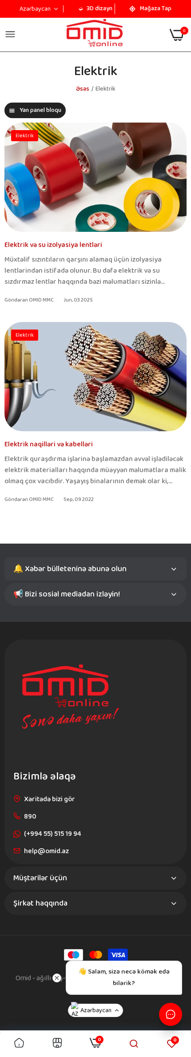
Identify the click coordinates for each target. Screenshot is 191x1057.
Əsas (82, 89)
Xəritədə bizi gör (49, 799)
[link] (19, 1043)
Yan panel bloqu (40, 110)
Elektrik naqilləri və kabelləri (48, 444)
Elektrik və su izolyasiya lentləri (53, 245)
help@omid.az (46, 851)
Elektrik (25, 135)
